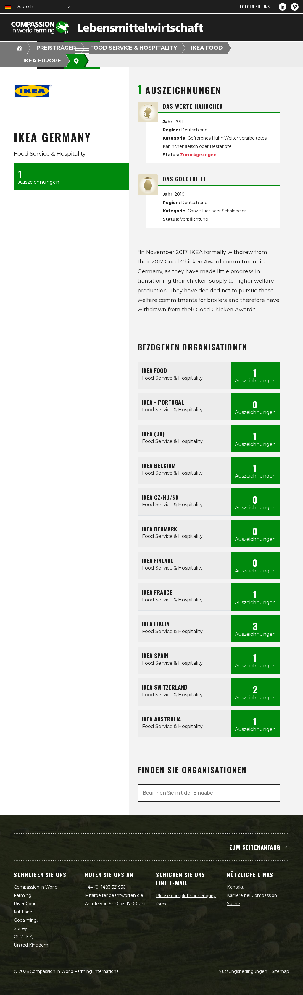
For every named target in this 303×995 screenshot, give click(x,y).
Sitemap (280, 971)
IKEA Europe (42, 60)
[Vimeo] (295, 7)
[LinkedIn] (282, 7)
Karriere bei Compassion (252, 895)
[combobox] (16, 7)
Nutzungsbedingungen (242, 971)
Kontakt (235, 887)
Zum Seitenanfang (255, 847)
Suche (233, 903)
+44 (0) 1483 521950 (105, 887)
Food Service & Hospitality (133, 48)
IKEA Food (207, 48)
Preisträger (56, 48)
